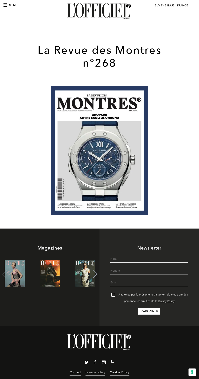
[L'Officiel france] (99, 11)
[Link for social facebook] (95, 363)
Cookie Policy (119, 372)
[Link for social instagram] (104, 363)
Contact (75, 372)
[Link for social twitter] (87, 363)
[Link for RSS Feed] (112, 362)
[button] (95, 274)
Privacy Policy (166, 301)
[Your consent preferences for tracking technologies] (192, 372)
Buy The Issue (165, 5)
